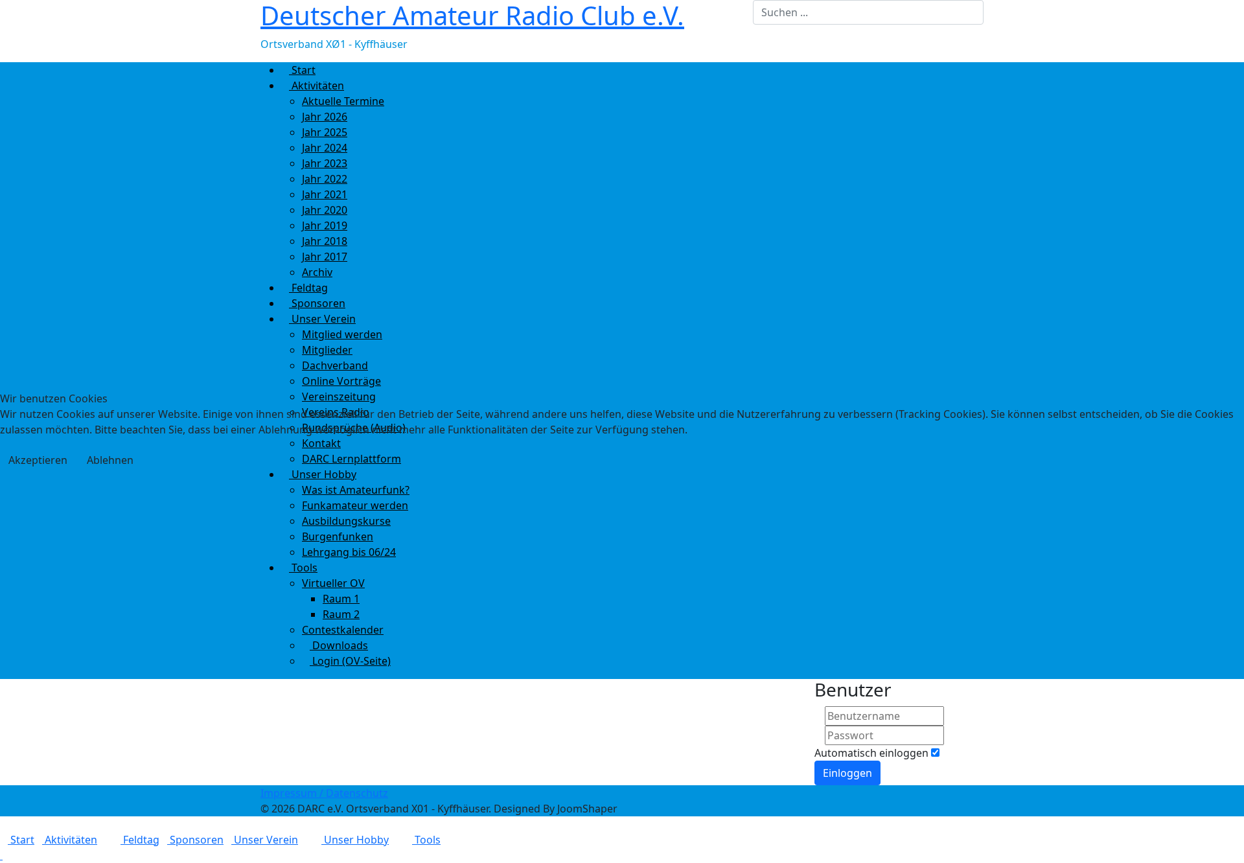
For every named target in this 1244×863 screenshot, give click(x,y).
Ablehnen (110, 460)
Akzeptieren (37, 460)
